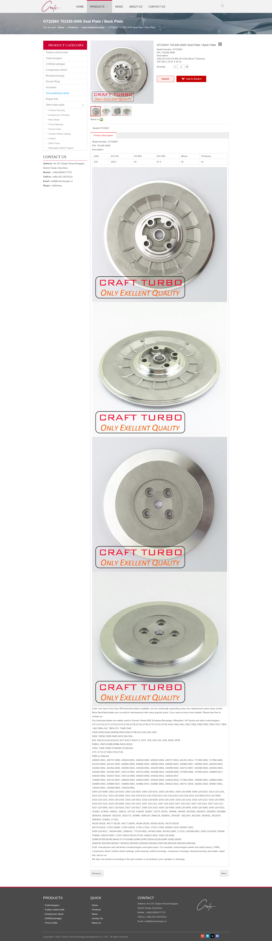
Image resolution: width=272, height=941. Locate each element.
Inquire (165, 78)
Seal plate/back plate (57, 93)
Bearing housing (55, 75)
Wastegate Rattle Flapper (61, 148)
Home (95, 905)
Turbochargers (54, 58)
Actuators (51, 87)
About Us (96, 923)
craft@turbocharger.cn (61, 181)
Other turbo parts (55, 104)
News (94, 914)
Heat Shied (53, 119)
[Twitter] (212, 936)
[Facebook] (217, 936)
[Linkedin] (208, 936)
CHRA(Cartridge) (55, 64)
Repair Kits (52, 99)
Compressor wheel (56, 70)
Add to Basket (193, 78)
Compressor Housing (58, 115)
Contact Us (97, 918)
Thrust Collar (54, 129)
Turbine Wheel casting (59, 134)
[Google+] (203, 936)
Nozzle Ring (53, 81)
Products (96, 909)
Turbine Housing (56, 110)
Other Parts (54, 143)
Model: (96, 128)
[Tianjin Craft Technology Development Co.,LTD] (207, 905)
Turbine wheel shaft (57, 52)
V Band (52, 138)
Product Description (103, 135)
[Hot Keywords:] (222, 6)
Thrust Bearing (55, 124)
